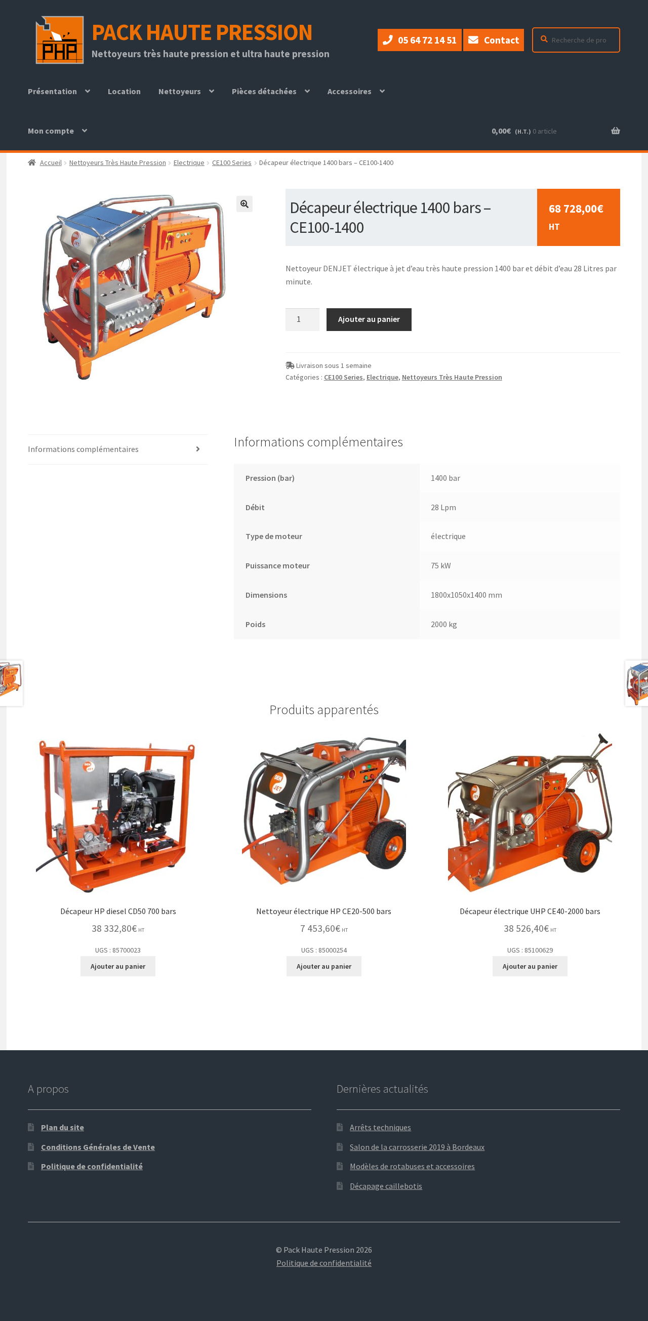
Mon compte (51, 131)
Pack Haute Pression (202, 32)
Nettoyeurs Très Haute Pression (117, 162)
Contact (501, 40)
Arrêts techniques (380, 1127)
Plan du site (62, 1127)
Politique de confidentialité (92, 1166)
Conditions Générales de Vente (98, 1147)
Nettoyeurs (179, 91)
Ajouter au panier (369, 319)
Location (128, 98)
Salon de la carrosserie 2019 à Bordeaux (417, 1147)
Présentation (52, 91)
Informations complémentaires (83, 449)
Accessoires (350, 91)
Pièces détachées (264, 91)
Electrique (189, 162)
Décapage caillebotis (386, 1186)
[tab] (118, 450)
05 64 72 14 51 (427, 40)
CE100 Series (232, 162)
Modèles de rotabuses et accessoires (412, 1166)
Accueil (51, 162)
